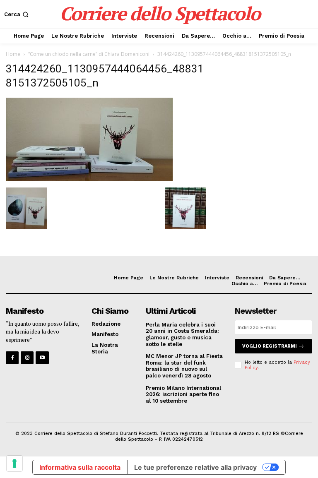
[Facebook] (12, 357)
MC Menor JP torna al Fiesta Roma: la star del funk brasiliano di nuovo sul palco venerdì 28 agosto (184, 366)
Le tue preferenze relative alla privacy (195, 467)
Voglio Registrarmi (269, 346)
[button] (17, 14)
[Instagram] (27, 357)
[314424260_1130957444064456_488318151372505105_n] (89, 179)
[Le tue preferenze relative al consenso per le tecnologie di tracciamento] (14, 463)
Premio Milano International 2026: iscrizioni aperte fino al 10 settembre (183, 394)
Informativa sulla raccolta (79, 467)
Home (13, 54)
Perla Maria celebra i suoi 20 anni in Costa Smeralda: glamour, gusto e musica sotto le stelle (182, 334)
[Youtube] (42, 357)
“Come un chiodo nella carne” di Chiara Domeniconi (88, 54)
